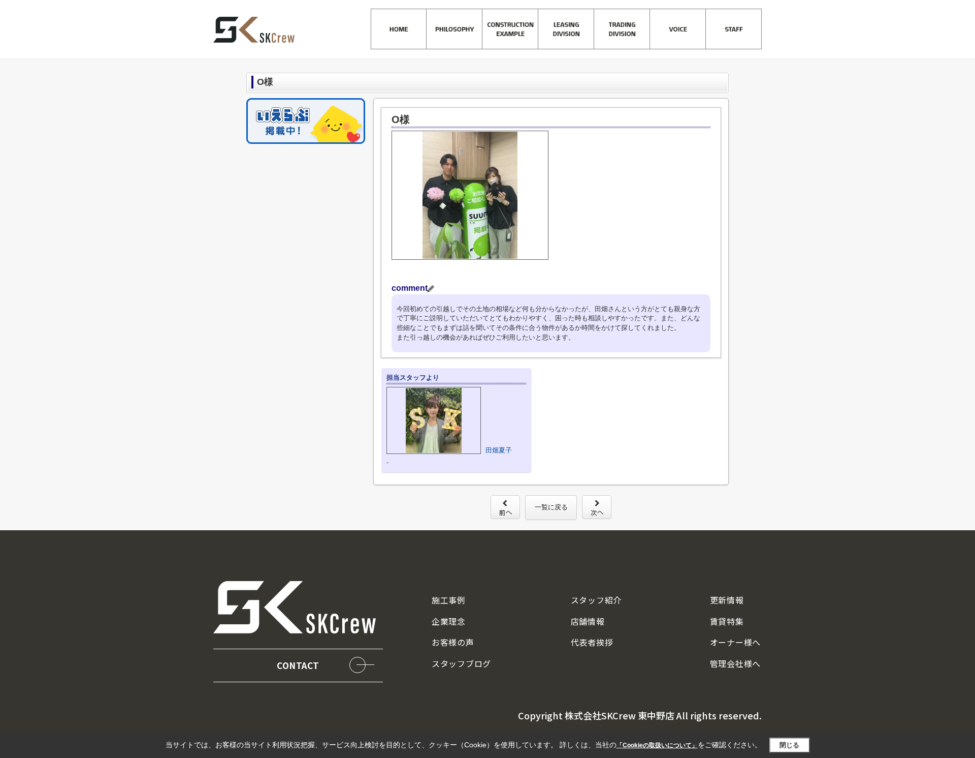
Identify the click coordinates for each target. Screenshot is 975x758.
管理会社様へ (735, 663)
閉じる (789, 745)
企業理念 (449, 621)
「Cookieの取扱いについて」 (657, 745)
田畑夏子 (498, 450)
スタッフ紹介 (596, 600)
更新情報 (727, 600)
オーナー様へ (735, 642)
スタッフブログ (461, 663)
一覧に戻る (551, 507)
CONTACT (298, 665)
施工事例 (449, 600)
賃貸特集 (727, 621)
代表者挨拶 (592, 642)
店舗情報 (588, 621)
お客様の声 (453, 642)
